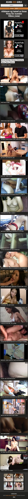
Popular (12, 8)
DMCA (14, 497)
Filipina (14, 60)
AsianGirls (14, 2)
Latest (16, 8)
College (8, 60)
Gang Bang (20, 60)
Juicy (4, 62)
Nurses (12, 62)
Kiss (8, 62)
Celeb (4, 60)
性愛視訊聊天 (14, 493)
